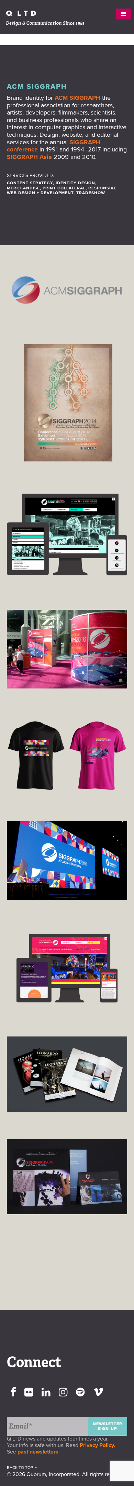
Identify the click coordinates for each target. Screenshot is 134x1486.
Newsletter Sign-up (107, 1426)
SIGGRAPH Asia (29, 157)
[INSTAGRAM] (63, 1392)
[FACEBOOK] (13, 1392)
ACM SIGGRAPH (77, 98)
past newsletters (38, 1451)
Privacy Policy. (99, 1445)
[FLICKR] (29, 1392)
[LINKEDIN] (46, 1392)
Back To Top (20, 1467)
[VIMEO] (98, 1392)
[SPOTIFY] (80, 1392)
